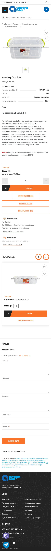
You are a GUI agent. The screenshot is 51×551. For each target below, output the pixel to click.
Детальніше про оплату (12, 244)
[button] (46, 181)
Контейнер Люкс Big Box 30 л (16, 299)
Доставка (28, 510)
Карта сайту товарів (32, 518)
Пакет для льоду (42, 463)
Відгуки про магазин (10, 518)
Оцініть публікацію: (9, 356)
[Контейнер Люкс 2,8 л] (25, 47)
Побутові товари (31, 507)
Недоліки (5, 378)
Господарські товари (33, 503)
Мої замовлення (22, 2)
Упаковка (5, 499)
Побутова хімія (8, 507)
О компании (7, 510)
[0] (46, 9)
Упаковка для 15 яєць (28, 463)
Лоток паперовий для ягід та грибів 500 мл (17, 465)
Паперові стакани (9, 503)
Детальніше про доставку (13, 231)
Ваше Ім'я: (6, 414)
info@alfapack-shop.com (13, 533)
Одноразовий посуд (33, 499)
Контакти (28, 514)
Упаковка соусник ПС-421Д (11, 463)
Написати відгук (13, 441)
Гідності (5, 360)
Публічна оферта (8, 2)
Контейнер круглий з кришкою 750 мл (32, 460)
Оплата (5, 514)
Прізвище (5, 427)
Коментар (5, 396)
